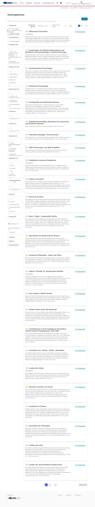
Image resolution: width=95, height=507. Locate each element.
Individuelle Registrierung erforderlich (12, 150)
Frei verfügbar (15, 29)
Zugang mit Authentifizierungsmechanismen (17, 155)
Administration (78, 495)
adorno (12, 80)
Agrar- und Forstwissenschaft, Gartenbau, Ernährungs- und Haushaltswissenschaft (15, 55)
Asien (12, 201)
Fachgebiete (28, 3)
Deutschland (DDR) (14, 207)
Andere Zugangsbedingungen (14, 144)
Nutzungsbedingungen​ (48, 3)
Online (12, 232)
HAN (11, 171)
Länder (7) (10, 194)
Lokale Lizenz (14, 118)
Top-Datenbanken (13, 37)
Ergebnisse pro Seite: (56, 25)
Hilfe (57, 3)
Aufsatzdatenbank (14, 105)
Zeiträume (10, 241)
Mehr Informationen (63, 41)
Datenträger (14, 224)
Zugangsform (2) (12, 158)
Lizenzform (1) (11, 123)
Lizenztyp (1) (11, 111)
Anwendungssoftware (14, 228)
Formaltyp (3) (11, 216)
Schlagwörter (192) (13, 67)
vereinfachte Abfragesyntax (18, 21)
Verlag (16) (11, 237)
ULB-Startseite (64, 8)
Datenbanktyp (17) (13, 89)
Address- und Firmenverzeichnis (14, 97)
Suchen (22, 3)
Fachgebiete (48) (12, 44)
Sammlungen (37, 3)
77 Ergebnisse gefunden (31, 25)
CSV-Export (70, 26)
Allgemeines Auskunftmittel (13, 101)
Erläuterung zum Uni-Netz (85, 8)
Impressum (60, 495)
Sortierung (40, 25)
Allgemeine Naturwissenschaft (14, 62)
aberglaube (14, 77)
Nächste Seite (83, 485)
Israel (12, 211)
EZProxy (12, 165)
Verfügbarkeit (11, 25)
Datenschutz (68, 495)
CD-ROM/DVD (15, 189)
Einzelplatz (13, 168)
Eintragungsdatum (13, 245)
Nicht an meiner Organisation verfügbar (13, 34)
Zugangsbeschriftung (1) (14, 181)
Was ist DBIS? (73, 8)
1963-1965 (14, 74)
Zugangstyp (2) (12, 136)
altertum (13, 82)
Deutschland (14, 204)
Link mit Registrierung (12, 174)
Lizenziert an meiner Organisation (14, 31)
